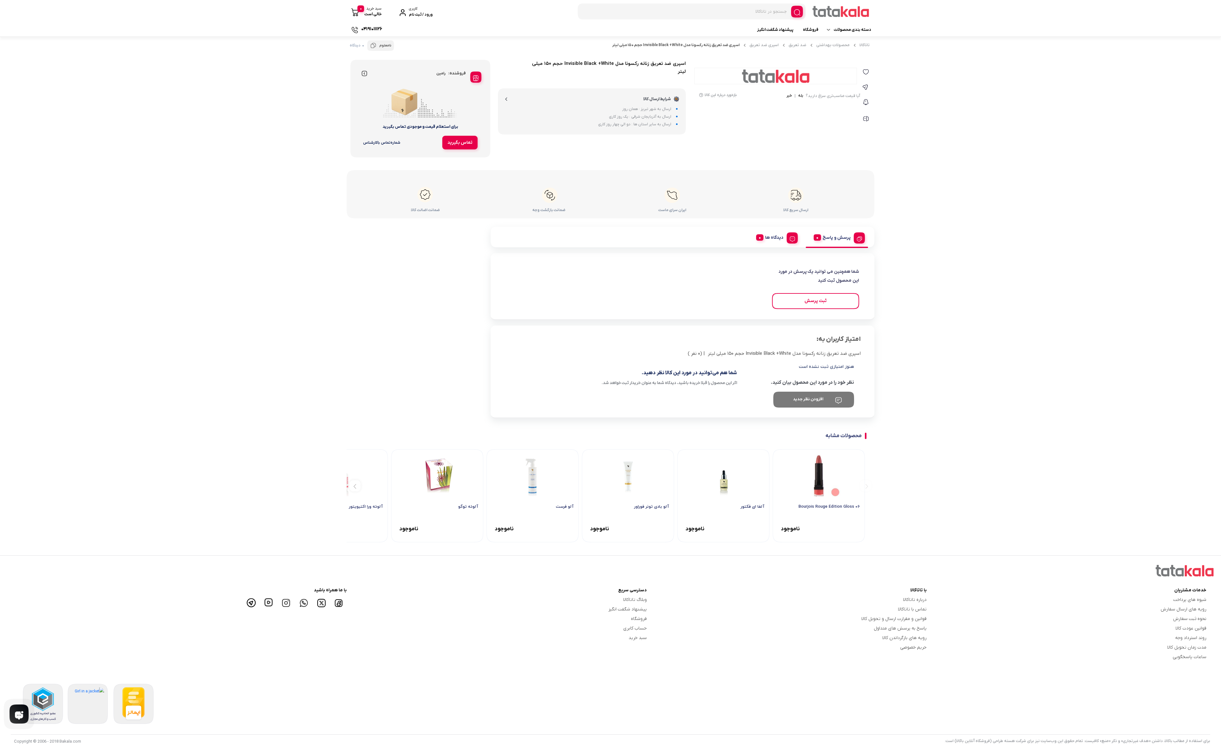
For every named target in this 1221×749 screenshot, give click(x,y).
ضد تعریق (797, 45)
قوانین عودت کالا (1191, 628)
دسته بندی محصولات (852, 29)
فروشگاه (810, 29)
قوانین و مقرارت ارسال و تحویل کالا (894, 619)
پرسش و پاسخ (837, 238)
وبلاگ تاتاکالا (635, 600)
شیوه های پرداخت (1189, 600)
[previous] (865, 485)
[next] (355, 485)
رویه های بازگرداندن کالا (904, 638)
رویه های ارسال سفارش (1183, 609)
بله (800, 96)
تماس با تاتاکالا (912, 609)
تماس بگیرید (460, 143)
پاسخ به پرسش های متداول (900, 628)
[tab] (837, 237)
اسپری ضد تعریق (764, 45)
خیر (789, 96)
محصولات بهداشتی (833, 45)
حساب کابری (635, 628)
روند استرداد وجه (1190, 638)
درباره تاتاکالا (915, 600)
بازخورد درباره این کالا (721, 95)
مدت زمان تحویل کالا (1186, 647)
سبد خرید (638, 638)
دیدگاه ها (774, 238)
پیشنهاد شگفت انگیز (775, 29)
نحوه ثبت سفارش (1189, 619)
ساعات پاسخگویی (1189, 657)
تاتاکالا (864, 45)
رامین (440, 73)
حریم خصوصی (913, 647)
